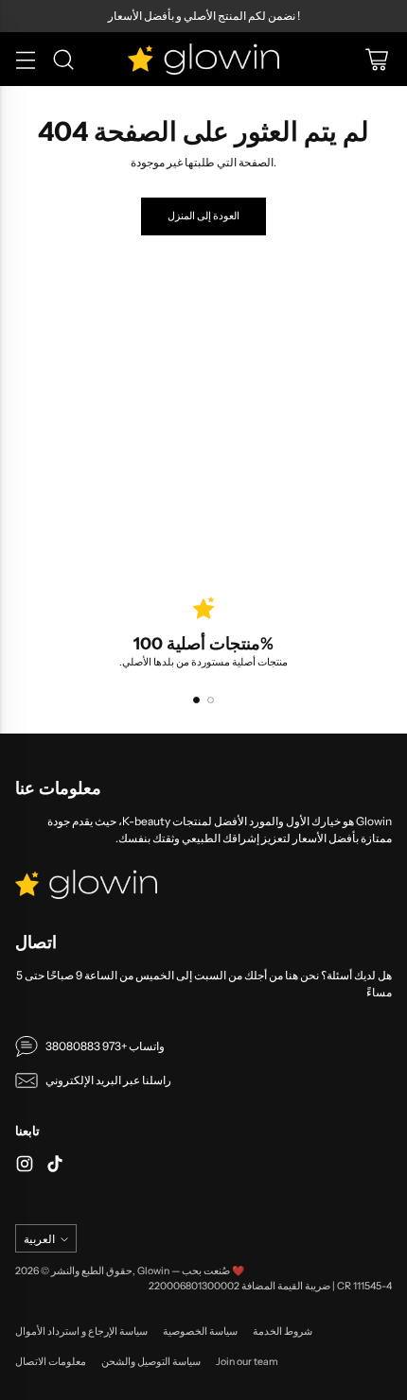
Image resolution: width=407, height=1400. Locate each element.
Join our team (247, 1362)
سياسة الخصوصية (200, 1331)
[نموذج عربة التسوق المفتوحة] (376, 59)
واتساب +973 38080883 (105, 1046)
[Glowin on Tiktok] (55, 1166)
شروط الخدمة (282, 1331)
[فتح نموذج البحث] (63, 59)
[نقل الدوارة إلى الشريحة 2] (210, 700)
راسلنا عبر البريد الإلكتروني (108, 1080)
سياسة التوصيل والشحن (151, 1362)
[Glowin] (203, 59)
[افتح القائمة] (25, 59)
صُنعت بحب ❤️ (213, 1271)
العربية (39, 1239)
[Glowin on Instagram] (24, 1166)
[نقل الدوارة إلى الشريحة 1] (196, 700)
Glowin (153, 1271)
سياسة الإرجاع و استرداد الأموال (81, 1331)
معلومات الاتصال (50, 1362)
